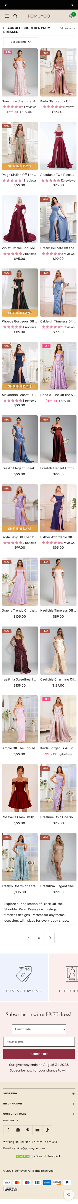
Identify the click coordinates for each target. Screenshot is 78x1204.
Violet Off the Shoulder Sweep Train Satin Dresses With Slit (20, 248)
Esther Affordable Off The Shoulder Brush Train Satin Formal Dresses (58, 537)
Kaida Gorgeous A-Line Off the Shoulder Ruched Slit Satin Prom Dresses (58, 748)
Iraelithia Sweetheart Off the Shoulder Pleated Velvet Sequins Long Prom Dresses (20, 679)
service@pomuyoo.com (28, 1148)
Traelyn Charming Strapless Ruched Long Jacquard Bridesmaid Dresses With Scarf (20, 886)
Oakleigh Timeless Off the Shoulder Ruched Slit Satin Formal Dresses (58, 321)
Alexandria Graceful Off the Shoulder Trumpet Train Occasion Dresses (20, 395)
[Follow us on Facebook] (8, 1130)
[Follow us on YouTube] (37, 1130)
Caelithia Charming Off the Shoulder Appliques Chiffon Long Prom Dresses (58, 679)
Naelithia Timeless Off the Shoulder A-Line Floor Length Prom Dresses (58, 610)
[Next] (49, 938)
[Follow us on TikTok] (47, 1130)
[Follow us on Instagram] (18, 1130)
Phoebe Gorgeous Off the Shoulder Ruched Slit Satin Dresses (20, 321)
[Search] (15, 16)
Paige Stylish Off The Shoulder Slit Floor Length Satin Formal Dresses (20, 175)
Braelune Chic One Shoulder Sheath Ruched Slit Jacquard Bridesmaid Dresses (58, 817)
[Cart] (70, 16)
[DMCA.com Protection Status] (10, 1190)
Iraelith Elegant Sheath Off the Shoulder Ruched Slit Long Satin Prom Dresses (20, 468)
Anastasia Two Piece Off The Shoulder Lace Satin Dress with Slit (58, 175)
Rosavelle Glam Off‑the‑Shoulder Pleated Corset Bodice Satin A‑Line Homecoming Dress (20, 817)
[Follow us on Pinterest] (27, 1130)
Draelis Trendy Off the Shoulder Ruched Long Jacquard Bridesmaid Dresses (20, 610)
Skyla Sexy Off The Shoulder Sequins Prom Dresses (20, 537)
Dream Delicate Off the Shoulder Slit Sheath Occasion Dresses (58, 248)
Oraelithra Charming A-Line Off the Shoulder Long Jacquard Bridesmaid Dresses (20, 101)
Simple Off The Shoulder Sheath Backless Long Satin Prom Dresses (20, 748)
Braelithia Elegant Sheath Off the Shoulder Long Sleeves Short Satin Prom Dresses (58, 886)
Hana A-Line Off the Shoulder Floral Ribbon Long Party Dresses (58, 395)
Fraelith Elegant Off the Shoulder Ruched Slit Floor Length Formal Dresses (58, 468)
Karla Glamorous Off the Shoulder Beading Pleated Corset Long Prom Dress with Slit (58, 101)
